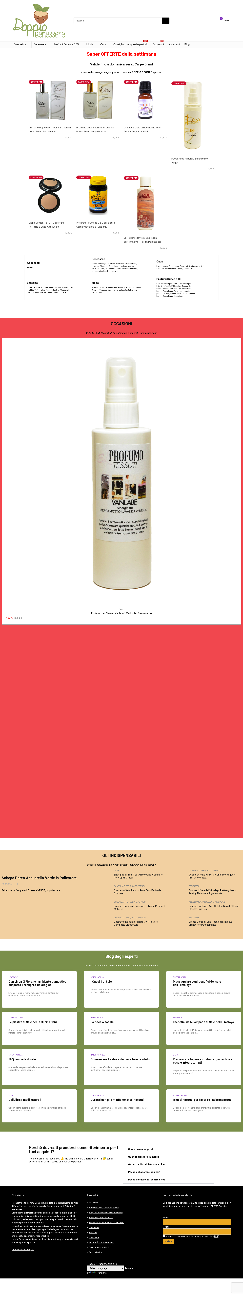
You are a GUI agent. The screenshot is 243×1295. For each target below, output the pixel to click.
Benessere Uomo (98, 269)
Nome (166, 1217)
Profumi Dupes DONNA (170, 284)
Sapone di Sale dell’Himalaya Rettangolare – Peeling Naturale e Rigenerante (213, 892)
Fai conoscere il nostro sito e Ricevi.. (106, 1222)
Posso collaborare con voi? (144, 1172)
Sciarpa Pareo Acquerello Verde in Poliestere (39, 878)
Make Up (39, 287)
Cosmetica (20, 44)
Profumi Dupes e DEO (66, 44)
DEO (158, 284)
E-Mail (167, 1227)
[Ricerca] (165, 21)
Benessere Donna (130, 266)
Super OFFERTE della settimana (104, 1207)
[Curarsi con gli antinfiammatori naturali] (121, 1105)
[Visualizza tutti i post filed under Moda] (146, 287)
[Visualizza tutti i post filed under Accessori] (80, 265)
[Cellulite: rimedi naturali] (39, 1105)
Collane (138, 287)
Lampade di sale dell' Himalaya (104, 271)
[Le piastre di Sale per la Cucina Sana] (39, 1028)
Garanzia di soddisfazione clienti (147, 1164)
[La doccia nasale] (121, 1028)
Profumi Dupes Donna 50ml (180, 289)
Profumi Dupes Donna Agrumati (182, 294)
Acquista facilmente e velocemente (105, 1212)
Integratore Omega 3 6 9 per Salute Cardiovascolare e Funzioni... (95, 224)
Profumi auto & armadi (173, 269)
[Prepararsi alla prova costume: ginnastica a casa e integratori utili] (203, 1067)
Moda (89, 44)
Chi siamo (94, 1202)
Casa (103, 44)
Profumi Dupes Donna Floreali (168, 291)
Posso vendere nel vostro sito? (146, 1179)
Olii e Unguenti (46, 290)
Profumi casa (174, 266)
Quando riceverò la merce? (144, 1156)
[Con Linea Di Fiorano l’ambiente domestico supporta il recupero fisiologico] (39, 989)
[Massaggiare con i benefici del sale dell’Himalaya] (203, 989)
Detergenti (184, 266)
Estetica (32, 282)
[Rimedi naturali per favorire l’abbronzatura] (203, 1105)
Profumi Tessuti (189, 269)
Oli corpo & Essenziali (115, 264)
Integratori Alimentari (100, 266)
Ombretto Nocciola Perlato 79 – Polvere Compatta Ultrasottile (136, 923)
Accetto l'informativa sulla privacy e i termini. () (192, 1236)
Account (93, 1232)
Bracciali (95, 290)
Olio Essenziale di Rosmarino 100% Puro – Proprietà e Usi (143, 129)
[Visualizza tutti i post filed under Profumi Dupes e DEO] (206, 287)
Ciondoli (131, 287)
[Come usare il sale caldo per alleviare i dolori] (121, 1067)
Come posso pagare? (140, 1149)
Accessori (174, 44)
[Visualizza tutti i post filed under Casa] (212, 264)
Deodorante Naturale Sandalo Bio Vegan (189, 160)
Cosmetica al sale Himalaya (127, 269)
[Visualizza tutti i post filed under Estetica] (81, 287)
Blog (187, 44)
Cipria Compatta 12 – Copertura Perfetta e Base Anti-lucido (46, 224)
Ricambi (30, 267)
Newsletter (94, 1237)
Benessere (40, 44)
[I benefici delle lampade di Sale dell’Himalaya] (203, 1028)
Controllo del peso (115, 266)
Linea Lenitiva (49, 287)
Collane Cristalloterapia (128, 290)
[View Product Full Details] (121, 342)
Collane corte (96, 292)
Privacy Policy (95, 1252)
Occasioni (158, 43)
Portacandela (110, 269)
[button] (168, 1149)
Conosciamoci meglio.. (23, 1249)
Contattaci (94, 1227)
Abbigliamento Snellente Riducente (113, 287)
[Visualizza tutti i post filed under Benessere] (144, 265)
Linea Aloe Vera (41, 292)
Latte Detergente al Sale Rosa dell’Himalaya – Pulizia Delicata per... (143, 239)
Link (216, 1236)
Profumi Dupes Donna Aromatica (169, 296)
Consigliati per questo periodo (130, 43)
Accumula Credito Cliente (101, 1217)
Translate (101, 1273)
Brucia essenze (162, 266)
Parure (115, 290)
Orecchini (103, 290)
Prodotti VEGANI (61, 287)
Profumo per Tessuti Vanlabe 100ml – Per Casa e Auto (121, 613)
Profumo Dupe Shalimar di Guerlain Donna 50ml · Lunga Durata (95, 129)
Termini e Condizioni (99, 1247)
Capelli (117, 870)
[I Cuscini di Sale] (121, 989)
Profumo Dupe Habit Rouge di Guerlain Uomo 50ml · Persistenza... (50, 129)
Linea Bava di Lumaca (57, 292)
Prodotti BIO (57, 290)
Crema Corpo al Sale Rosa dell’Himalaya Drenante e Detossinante (210, 923)
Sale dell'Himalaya (99, 264)
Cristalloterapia (130, 264)
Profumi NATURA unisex (171, 286)
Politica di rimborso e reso (101, 1242)
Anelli (110, 290)
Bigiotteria (96, 287)
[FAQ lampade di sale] (39, 1067)
